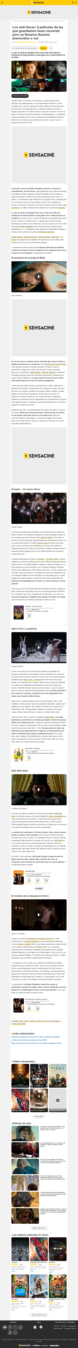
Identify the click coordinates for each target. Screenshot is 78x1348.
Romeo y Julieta (24, 944)
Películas (19, 21)
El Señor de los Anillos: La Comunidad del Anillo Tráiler (39, 1110)
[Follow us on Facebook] (10, 1327)
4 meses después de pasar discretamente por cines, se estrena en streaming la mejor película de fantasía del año (53, 1194)
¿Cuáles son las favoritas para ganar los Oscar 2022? (29, 1040)
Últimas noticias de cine (39, 1228)
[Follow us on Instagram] (20, 1327)
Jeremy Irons (42, 1004)
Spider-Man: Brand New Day (38, 1262)
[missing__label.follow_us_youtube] (5, 1327)
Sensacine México (70, 1328)
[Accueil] (37, 2)
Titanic (39, 947)
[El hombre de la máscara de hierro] (18, 1005)
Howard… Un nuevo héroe (48, 559)
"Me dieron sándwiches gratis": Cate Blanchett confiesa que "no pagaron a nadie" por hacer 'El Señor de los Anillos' (52, 1177)
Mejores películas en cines (39, 1315)
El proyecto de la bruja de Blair (54, 364)
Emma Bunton (40, 753)
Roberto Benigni (44, 237)
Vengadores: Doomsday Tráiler (20, 1086)
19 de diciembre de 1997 (41, 750)
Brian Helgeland (27, 226)
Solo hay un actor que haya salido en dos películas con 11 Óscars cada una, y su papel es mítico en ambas (52, 1128)
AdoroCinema (58, 1328)
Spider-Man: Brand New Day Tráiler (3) (20, 1110)
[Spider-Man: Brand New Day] (39, 1249)
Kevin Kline (37, 876)
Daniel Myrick (35, 372)
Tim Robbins (44, 611)
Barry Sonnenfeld (36, 874)
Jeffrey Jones (37, 611)
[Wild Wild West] (18, 877)
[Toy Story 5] (20, 1286)
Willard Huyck (35, 609)
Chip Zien (30, 611)
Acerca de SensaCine (7, 1339)
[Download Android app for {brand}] (42, 1327)
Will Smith (58, 840)
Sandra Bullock (17, 237)
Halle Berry (55, 237)
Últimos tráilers (39, 1116)
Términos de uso (32, 1339)
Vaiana (32, 1299)
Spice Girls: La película (32, 680)
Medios (29, 878)
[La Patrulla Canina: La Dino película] (58, 1286)
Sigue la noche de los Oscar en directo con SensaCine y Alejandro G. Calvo (36, 1043)
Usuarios (29, 614)
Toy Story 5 (14, 1299)
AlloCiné (56, 1326)
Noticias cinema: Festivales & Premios (40, 21)
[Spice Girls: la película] (18, 754)
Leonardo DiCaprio (31, 941)
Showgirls (61, 208)
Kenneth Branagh (45, 876)
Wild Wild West (30, 871)
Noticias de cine (26, 21)
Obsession (52, 1262)
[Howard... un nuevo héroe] (18, 612)
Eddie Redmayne (30, 237)
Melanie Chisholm (49, 753)
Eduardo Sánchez (49, 372)
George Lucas (42, 543)
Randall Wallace (36, 1002)
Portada (14, 21)
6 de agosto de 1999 (40, 873)
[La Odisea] (20, 1249)
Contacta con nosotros (21, 1339)
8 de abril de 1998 (39, 1001)
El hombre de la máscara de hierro (39, 939)
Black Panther (47, 537)
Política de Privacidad (44, 1339)
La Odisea (14, 1262)
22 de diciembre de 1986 (41, 608)
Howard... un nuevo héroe (33, 606)
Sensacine (46, 878)
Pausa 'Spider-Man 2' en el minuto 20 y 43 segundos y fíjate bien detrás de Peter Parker (52, 1144)
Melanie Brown (32, 753)
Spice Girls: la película (32, 748)
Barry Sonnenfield (56, 816)
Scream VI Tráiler (39, 1086)
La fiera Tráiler (58, 1086)
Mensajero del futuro (46, 232)
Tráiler (13, 1271)
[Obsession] (58, 1249)
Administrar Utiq (55, 1339)
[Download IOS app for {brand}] (36, 1327)
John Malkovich (50, 1004)
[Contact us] (15, 1332)
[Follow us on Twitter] (15, 1327)
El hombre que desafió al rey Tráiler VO (58, 1110)
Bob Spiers (50, 717)
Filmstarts (64, 1326)
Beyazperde (72, 1326)
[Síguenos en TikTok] (10, 1332)
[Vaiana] (39, 1286)
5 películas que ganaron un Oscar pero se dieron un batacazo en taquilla (35, 1037)
